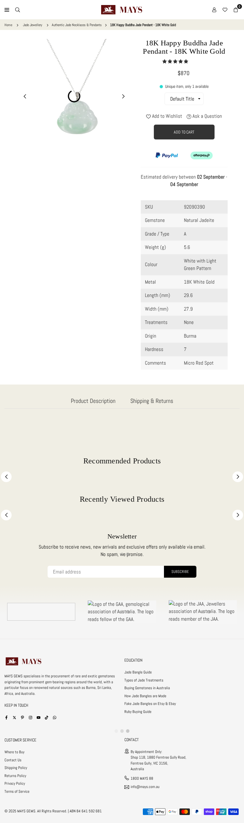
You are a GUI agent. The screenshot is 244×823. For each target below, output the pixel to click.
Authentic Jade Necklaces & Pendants (77, 25)
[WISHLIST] (225, 10)
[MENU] (6, 9)
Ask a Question (206, 116)
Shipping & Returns (151, 401)
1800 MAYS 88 (142, 778)
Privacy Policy (14, 783)
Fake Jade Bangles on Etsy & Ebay (150, 703)
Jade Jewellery (32, 25)
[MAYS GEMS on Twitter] (14, 717)
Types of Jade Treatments (143, 680)
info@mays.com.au (145, 787)
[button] (175, 61)
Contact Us (12, 759)
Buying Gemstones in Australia (147, 687)
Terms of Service (16, 791)
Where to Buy (14, 751)
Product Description (93, 401)
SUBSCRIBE (180, 571)
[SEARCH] (17, 10)
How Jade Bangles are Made (145, 695)
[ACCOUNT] (214, 10)
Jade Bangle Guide (138, 672)
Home (8, 25)
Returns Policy (15, 775)
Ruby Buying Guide (137, 711)
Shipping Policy (15, 767)
